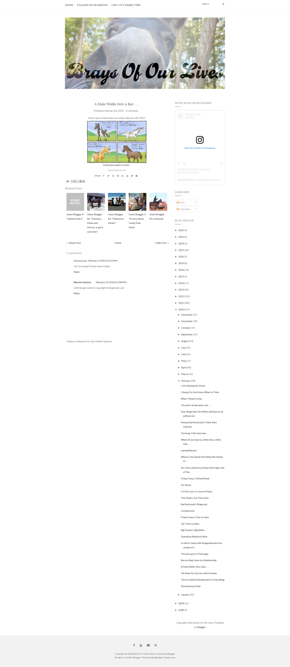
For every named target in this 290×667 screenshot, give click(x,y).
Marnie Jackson (82, 282)
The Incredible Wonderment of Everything (202, 579)
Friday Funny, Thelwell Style (195, 478)
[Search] (223, 4)
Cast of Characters (125, 4)
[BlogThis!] (75, 181)
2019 (181, 263)
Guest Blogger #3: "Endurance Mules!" (116, 218)
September (187, 334)
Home (69, 4)
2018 (181, 269)
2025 (181, 236)
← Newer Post (73, 242)
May (184, 360)
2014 (181, 283)
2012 (181, 296)
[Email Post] (67, 180)
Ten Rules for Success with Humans (199, 573)
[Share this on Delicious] (132, 176)
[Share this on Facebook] (104, 176)
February (186, 380)
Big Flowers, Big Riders (193, 530)
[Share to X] (77, 181)
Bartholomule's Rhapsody (194, 504)
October (186, 327)
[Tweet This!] (108, 176)
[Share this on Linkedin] (122, 176)
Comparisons (188, 510)
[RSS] (156, 645)
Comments (184, 209)
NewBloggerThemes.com (163, 657)
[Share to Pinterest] (83, 181)
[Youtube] (141, 645)
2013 (181, 289)
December (187, 314)
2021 (181, 250)
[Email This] (72, 181)
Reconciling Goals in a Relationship (199, 560)
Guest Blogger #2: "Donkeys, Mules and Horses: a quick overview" (95, 223)
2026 (181, 230)
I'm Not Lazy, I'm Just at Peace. (197, 491)
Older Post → (162, 242)
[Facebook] (134, 645)
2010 (181, 309)
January (185, 594)
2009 (181, 603)
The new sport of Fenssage (194, 553)
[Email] (148, 645)
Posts (182, 202)
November (187, 321)
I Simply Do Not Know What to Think (200, 392)
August (185, 341)
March (185, 374)
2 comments (132, 110)
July (183, 347)
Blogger (201, 627)
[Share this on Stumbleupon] (127, 176)
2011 (181, 302)
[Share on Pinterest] (118, 176)
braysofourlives (187, 179)
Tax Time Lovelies (190, 523)
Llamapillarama (189, 450)
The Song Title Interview (193, 433)
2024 (181, 243)
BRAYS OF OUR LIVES (143, 654)
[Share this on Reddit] (136, 176)
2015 (181, 276)
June (183, 354)
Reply (77, 271)
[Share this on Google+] (113, 176)
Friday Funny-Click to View (195, 517)
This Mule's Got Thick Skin (195, 497)
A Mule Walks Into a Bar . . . (116, 104)
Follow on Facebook (92, 4)
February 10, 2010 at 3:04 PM (111, 282)
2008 (181, 609)
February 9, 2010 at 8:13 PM (103, 260)
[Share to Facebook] (80, 181)
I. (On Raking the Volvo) (193, 385)
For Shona (186, 484)
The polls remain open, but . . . (196, 405)
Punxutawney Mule (191, 586)
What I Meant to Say (191, 398)
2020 (181, 256)
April (184, 367)
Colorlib (128, 657)
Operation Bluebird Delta (194, 536)
